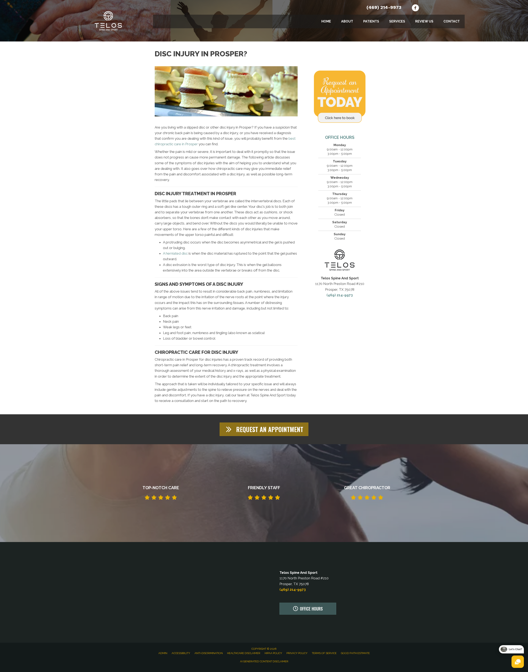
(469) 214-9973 (384, 7)
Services (397, 21)
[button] (264, 429)
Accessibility (181, 653)
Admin (162, 653)
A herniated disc (175, 253)
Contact (451, 21)
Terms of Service (324, 653)
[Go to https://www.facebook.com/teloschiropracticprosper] (415, 8)
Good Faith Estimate (355, 653)
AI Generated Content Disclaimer (264, 661)
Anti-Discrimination (208, 653)
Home (326, 21)
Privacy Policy (297, 653)
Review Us (424, 21)
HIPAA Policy (273, 653)
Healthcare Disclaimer (243, 653)
